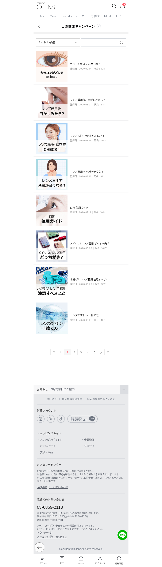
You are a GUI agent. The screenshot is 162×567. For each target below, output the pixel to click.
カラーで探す (91, 16)
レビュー (122, 16)
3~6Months (69, 16)
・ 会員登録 (87, 439)
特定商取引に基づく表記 (101, 399)
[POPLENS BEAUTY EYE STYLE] (46, 6)
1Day (40, 16)
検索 (122, 42)
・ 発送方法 (87, 445)
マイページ (100, 563)
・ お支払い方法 (46, 445)
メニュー (43, 563)
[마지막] (107, 352)
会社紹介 (52, 399)
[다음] (101, 352)
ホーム (81, 563)
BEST (107, 16)
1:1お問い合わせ (58, 487)
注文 (62, 563)
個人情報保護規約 (72, 399)
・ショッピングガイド (49, 439)
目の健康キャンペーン (78, 26)
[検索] (114, 5)
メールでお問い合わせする (52, 536)
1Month (53, 16)
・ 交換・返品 (45, 452)
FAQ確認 (42, 487)
